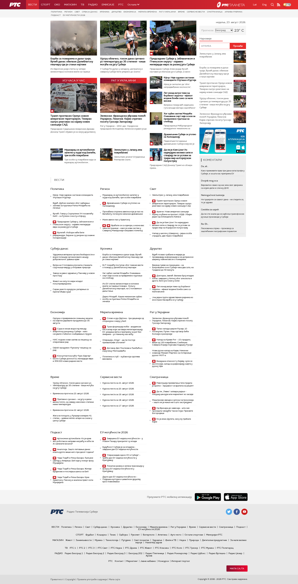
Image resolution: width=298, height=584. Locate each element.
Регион (68, 12)
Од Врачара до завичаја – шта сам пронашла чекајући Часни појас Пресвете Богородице (172, 411)
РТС (121, 4)
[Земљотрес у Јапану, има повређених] (106, 154)
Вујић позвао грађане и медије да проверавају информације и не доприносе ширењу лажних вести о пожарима (172, 257)
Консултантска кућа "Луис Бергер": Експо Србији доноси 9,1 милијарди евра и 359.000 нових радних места (73, 358)
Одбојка (123, 534)
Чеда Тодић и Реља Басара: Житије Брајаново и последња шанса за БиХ (72, 470)
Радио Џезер (235, 553)
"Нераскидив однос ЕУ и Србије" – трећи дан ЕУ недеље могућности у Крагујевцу (121, 458)
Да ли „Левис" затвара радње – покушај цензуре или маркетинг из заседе (172, 393)
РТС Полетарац (225, 547)
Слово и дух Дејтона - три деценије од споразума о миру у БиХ (123, 319)
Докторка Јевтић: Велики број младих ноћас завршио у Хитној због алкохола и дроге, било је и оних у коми (173, 278)
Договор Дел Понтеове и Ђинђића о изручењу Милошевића (122, 349)
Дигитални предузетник (214, 540)
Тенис (113, 534)
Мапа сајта (237, 568)
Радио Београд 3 (116, 553)
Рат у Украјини (167, 12)
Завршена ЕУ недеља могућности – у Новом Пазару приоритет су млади (122, 440)
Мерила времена (147, 12)
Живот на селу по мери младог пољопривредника (68, 282)
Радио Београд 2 (95, 553)
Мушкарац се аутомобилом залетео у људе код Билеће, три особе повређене (80, 152)
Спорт (45, 4)
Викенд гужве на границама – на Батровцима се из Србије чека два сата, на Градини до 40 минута (173, 267)
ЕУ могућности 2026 (74, 15)
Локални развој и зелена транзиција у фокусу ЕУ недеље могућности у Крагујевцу (123, 469)
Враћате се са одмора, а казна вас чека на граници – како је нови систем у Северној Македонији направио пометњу (123, 228)
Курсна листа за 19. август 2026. (118, 394)
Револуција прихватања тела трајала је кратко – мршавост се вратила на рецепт (173, 384)
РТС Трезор (191, 547)
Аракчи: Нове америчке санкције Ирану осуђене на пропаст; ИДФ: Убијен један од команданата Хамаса (172, 214)
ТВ (82, 4)
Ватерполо (149, 534)
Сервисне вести (196, 12)
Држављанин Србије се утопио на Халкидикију (180, 135)
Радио (93, 4)
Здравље (157, 540)
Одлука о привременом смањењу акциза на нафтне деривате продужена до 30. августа (73, 320)
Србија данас (90, 12)
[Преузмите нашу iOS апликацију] (236, 497)
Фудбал (90, 534)
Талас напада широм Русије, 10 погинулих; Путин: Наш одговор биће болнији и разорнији (170, 331)
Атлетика (162, 534)
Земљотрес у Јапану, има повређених (128, 151)
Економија (130, 12)
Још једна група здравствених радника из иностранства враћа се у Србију (172, 298)
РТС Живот (146, 547)
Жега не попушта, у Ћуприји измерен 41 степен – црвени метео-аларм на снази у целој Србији (72, 418)
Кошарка (102, 534)
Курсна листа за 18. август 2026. (118, 400)
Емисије (108, 4)
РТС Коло (177, 547)
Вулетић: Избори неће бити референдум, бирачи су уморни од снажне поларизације (74, 235)
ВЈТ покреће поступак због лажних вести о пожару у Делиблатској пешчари (122, 266)
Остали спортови (194, 534)
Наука (182, 540)
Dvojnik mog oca (209, 180)
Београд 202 (135, 553)
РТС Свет (103, 547)
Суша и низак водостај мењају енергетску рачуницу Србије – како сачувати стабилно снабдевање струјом (72, 331)
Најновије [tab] (205, 38)
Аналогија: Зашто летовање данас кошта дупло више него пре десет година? (73, 450)
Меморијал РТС (214, 534)
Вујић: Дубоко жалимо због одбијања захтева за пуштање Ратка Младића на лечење (71, 205)
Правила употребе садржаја (92, 579)
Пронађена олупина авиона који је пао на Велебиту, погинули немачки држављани (122, 212)
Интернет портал (180, 561)
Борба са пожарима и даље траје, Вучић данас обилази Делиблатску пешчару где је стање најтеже (71, 61)
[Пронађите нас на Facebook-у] (237, 512)
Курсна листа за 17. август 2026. (118, 405)
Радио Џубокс (198, 553)
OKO (57, 4)
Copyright (70, 579)
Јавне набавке (148, 561)
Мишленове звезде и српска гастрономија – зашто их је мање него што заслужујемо (173, 401)
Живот (68, 540)
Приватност (56, 579)
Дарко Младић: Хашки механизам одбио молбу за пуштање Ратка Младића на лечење (122, 299)
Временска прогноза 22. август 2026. (71, 410)
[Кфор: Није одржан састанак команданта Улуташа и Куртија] (156, 82)
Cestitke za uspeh (210, 209)
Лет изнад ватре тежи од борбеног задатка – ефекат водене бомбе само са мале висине (178, 96)
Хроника (104, 12)
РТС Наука (116, 547)
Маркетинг (132, 561)
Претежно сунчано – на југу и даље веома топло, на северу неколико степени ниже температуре (73, 402)
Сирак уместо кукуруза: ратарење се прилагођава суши (71, 290)
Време (181, 12)
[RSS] (278, 4)
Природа (194, 540)
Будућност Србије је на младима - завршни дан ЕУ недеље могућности (120, 448)
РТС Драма (131, 547)
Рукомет (135, 534)
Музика (98, 540)
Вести (32, 4)
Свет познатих (141, 540)
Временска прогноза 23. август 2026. (71, 393)
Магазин (70, 4)
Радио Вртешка (217, 553)
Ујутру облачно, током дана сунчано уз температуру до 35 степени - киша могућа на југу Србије (122, 61)
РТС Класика (162, 547)
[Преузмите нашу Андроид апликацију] (208, 497)
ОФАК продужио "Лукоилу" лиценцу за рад (72, 349)
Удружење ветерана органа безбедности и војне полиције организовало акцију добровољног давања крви (74, 257)
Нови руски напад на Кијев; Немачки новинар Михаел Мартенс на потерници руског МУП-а (171, 353)
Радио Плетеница (154, 553)
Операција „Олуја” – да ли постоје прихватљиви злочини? (118, 341)
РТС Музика (207, 547)
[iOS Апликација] (222, 141)
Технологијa (112, 540)
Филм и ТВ (170, 540)
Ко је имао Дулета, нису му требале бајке (171, 420)
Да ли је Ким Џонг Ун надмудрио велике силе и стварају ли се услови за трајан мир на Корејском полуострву (178, 155)
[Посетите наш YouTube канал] (244, 512)
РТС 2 (82, 547)
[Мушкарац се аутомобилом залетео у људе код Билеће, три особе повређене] (56, 154)
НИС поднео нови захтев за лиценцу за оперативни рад (72, 340)
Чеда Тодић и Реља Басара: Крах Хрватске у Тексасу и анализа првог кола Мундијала (73, 480)
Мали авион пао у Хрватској (116, 219)
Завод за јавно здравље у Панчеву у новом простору (74, 274)
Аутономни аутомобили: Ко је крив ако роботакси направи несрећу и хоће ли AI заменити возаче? (73, 441)
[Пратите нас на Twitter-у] (229, 512)
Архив (149, 555)
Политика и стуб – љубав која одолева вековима (121, 357)
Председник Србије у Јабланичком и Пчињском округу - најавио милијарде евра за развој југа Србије (172, 61)
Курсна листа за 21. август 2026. (118, 383)
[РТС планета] (231, 4)
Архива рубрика (233, 12)
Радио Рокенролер (177, 553)
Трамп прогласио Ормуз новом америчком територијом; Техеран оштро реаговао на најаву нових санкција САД (71, 120)
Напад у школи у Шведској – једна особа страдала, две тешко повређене (172, 234)
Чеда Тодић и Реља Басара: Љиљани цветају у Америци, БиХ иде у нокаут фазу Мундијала (73, 460)
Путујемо (126, 540)
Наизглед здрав (153, 542)
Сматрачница (215, 12)
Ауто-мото (175, 534)
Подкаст (56, 15)
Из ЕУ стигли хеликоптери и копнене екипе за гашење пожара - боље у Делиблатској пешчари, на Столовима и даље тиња (122, 287)
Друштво (116, 12)
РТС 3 (91, 547)
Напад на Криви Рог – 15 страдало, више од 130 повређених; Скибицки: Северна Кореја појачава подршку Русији (172, 342)
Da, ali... (204, 166)
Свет (77, 12)
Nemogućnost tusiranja (212, 195)
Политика (56, 12)
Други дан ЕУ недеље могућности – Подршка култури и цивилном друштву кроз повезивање (121, 479)
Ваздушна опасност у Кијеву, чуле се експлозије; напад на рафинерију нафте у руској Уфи (172, 364)
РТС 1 (73, 547)
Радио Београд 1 (74, 553)
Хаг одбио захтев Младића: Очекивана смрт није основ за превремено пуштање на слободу (179, 117)
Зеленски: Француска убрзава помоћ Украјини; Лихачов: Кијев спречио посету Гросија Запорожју (123, 118)
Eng (264, 4)
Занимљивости (84, 540)
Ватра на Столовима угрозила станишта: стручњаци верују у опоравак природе (73, 266)
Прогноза (207, 30)
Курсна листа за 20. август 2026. (118, 388)
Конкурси (163, 561)
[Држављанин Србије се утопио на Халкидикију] (156, 139)
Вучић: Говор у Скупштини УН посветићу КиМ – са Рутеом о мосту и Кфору (73, 214)
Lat (255, 4)
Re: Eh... (205, 224)
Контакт (119, 561)
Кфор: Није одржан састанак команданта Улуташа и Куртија (180, 79)
